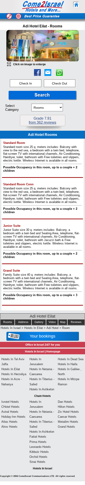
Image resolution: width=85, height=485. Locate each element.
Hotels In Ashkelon (41, 389)
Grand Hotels (66, 426)
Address (23, 322)
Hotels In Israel (11, 328)
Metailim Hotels (68, 421)
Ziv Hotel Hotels (68, 411)
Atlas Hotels (9, 421)
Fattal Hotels (37, 436)
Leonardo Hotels (40, 447)
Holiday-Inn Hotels (13, 416)
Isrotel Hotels (10, 401)
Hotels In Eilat (33, 328)
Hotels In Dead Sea (70, 359)
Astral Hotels (9, 411)
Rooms (7, 322)
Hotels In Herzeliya (13, 374)
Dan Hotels (65, 401)
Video (52, 322)
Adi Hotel (52, 328)
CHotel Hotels (10, 406)
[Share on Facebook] (37, 75)
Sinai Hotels (37, 461)
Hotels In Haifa (67, 364)
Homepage (53, 351)
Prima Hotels (37, 442)
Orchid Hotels (38, 456)
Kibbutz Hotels (39, 452)
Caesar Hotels (67, 416)
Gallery (38, 322)
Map (63, 322)
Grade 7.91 (42, 120)
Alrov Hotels (9, 426)
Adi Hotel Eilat (42, 316)
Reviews (76, 322)
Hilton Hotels (66, 406)
